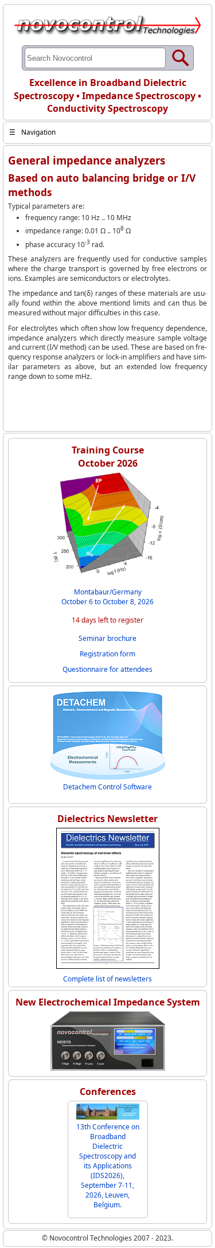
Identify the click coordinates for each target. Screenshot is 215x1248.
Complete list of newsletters (107, 979)
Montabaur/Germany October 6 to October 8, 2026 (107, 597)
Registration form (107, 654)
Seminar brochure (107, 638)
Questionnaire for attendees (107, 669)
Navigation (32, 132)
